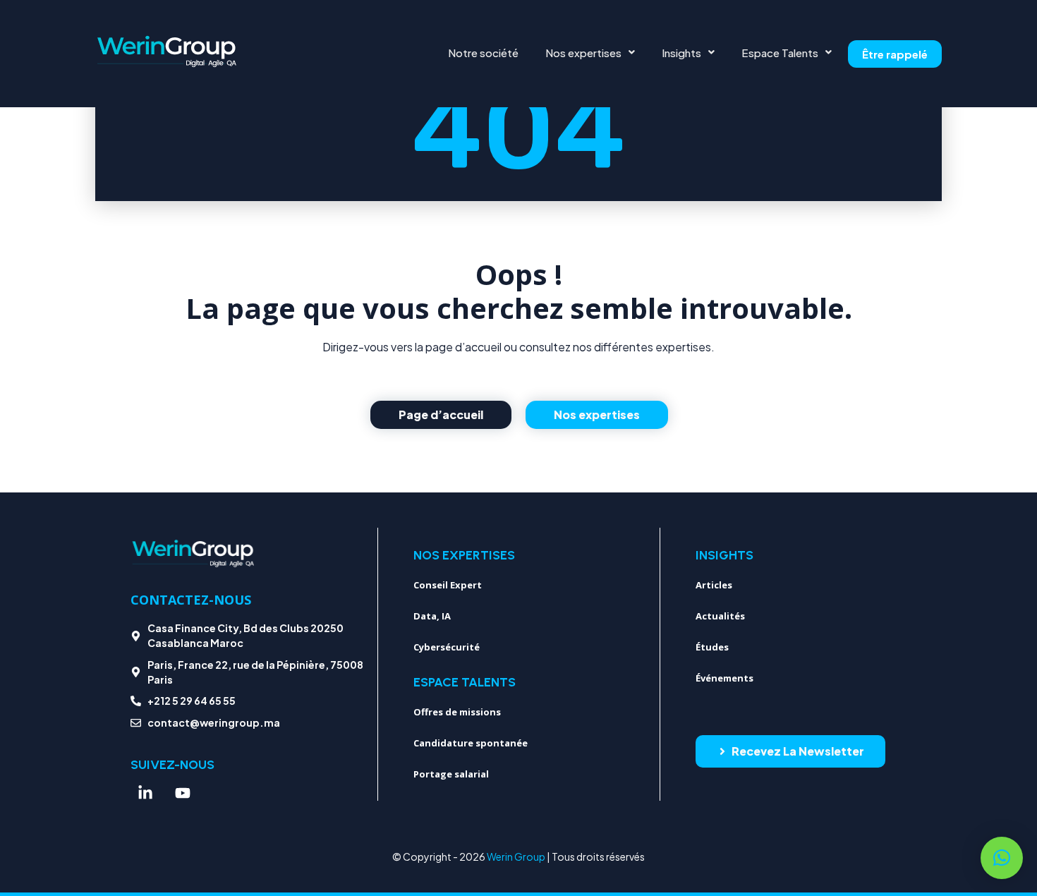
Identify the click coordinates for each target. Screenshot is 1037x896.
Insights (681, 52)
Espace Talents (779, 52)
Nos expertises (583, 52)
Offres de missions (457, 712)
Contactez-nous (191, 599)
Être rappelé (895, 54)
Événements (724, 678)
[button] (590, 52)
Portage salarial (451, 774)
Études (712, 647)
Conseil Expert (447, 585)
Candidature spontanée (470, 743)
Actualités (720, 616)
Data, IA (432, 616)
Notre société (483, 52)
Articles (714, 585)
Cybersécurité (446, 647)
